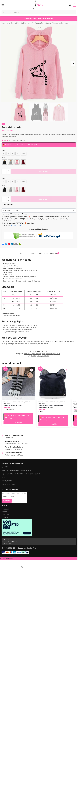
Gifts (43, 354)
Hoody (39, 356)
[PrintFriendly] (20, 244)
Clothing (23, 23)
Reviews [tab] (54, 253)
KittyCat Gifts (15, 23)
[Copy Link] (14, 244)
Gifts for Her (50, 354)
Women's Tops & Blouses (43, 23)
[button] (74, 5)
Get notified (18, 422)
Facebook (5, 509)
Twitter (4, 512)
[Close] (22, 567)
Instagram (5, 514)
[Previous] (4, 566)
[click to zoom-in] (39, 63)
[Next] (13, 566)
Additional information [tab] (39, 253)
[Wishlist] (31, 370)
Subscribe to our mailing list (14, 493)
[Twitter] (5, 244)
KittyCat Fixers (16, 225)
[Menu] (5, 5)
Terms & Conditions (9, 484)
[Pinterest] (8, 244)
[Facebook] (3, 244)
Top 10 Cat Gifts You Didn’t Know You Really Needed (21, 474)
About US (5, 467)
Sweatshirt (45, 356)
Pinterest (5, 517)
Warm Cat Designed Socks (12, 405)
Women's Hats (43, 402)
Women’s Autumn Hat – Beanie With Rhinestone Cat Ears (50, 406)
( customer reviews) (18, 140)
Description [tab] (23, 253)
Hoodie (33, 356)
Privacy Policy (7, 481)
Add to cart (43, 172)
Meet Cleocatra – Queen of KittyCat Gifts (16, 470)
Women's (30, 23)
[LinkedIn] (11, 244)
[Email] (17, 244)
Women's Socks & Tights (11, 402)
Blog (3, 477)
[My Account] (70, 5)
